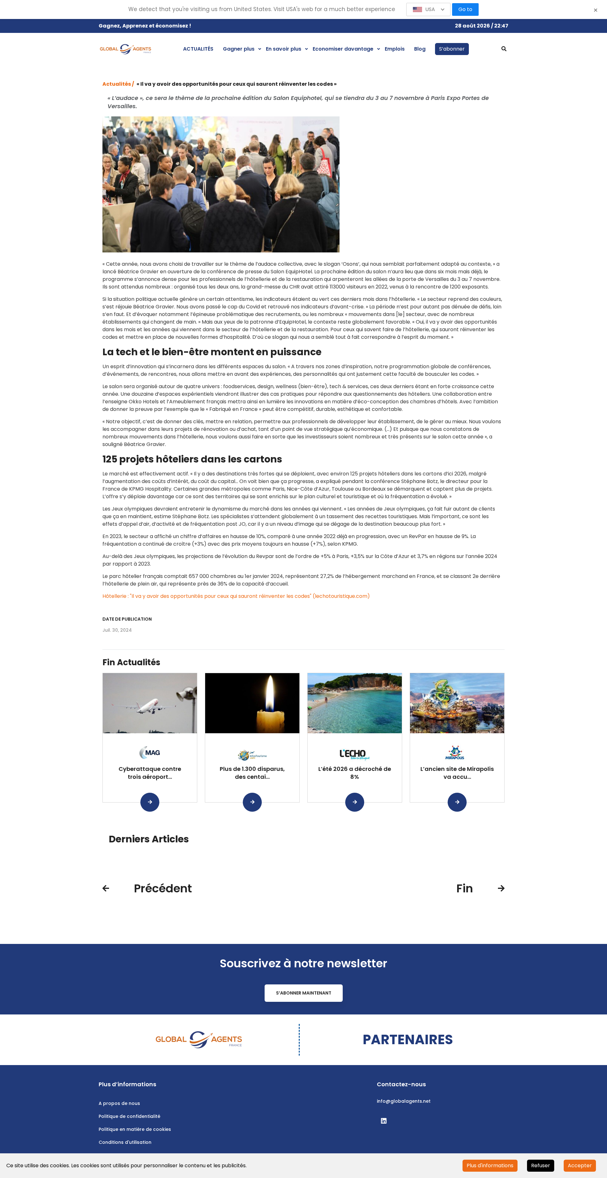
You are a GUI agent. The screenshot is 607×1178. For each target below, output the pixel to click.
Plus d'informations (490, 1165)
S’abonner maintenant (303, 993)
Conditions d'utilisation (125, 1142)
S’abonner (452, 49)
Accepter (580, 1165)
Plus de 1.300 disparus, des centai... (252, 773)
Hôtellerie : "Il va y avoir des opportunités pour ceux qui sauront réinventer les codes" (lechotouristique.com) (236, 596)
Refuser (540, 1165)
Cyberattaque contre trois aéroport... (150, 773)
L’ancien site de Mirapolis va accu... (457, 773)
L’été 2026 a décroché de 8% (354, 773)
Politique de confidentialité (129, 1116)
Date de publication (127, 619)
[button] (428, 9)
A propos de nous (119, 1103)
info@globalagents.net (404, 1101)
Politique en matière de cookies (135, 1129)
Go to (465, 9)
